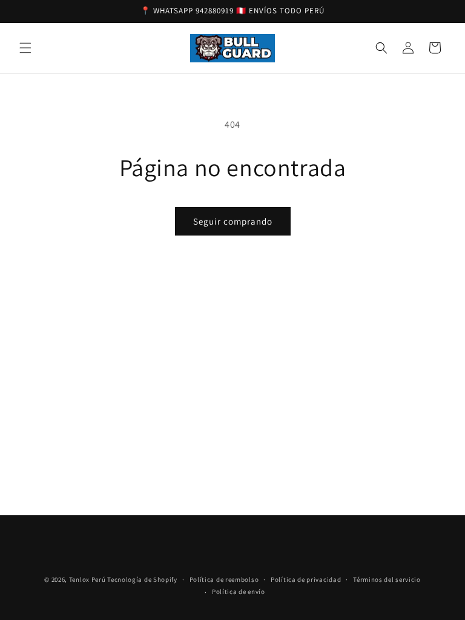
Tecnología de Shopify (142, 579)
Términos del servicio (387, 579)
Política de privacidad (306, 579)
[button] (25, 48)
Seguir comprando (232, 221)
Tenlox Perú (87, 579)
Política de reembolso (224, 579)
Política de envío (238, 591)
